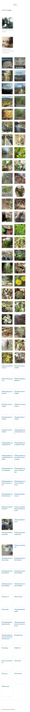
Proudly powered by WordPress (8, 709)
